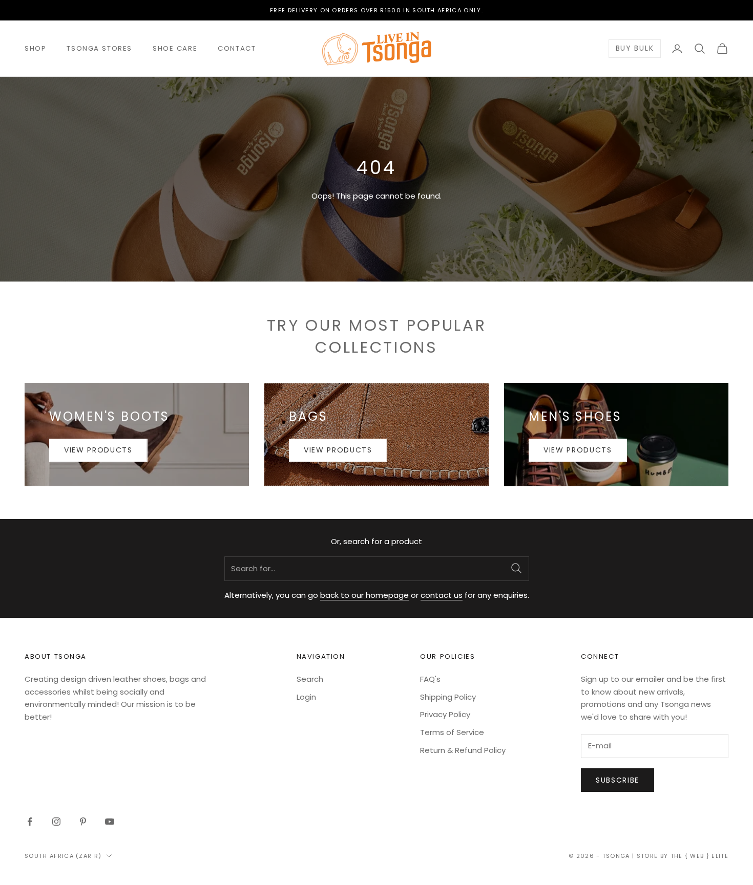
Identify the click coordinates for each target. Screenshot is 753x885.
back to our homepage (364, 595)
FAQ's (430, 679)
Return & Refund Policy (463, 750)
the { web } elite (699, 856)
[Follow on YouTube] (109, 821)
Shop (35, 48)
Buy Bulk (635, 49)
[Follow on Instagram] (56, 821)
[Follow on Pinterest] (83, 821)
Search (310, 679)
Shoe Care (175, 48)
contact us (442, 595)
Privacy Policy (445, 714)
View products (98, 450)
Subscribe (617, 780)
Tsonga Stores (99, 48)
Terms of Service (452, 732)
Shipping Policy (448, 697)
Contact (237, 48)
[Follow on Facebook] (30, 821)
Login (306, 697)
